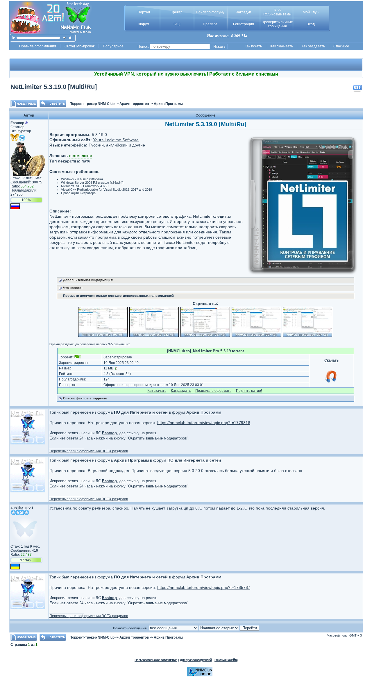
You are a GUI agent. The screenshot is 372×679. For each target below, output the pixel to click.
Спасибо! (341, 46)
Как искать (253, 46)
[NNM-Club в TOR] (199, 675)
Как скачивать (281, 46)
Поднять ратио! (249, 391)
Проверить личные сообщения (277, 24)
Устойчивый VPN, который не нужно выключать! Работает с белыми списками (186, 74)
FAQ (177, 24)
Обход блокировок (79, 46)
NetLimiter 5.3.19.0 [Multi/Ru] (53, 86)
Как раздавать (313, 46)
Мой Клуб (311, 12)
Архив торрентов (134, 104)
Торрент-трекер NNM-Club (92, 104)
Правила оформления (37, 46)
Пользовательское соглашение (156, 660)
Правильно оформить (213, 391)
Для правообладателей (196, 660)
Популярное (113, 46)
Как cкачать (156, 391)
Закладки (243, 12)
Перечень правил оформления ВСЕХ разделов (88, 451)
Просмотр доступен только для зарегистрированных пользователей (118, 295)
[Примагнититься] (331, 382)
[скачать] (64, 38)
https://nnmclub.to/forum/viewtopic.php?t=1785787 (203, 587)
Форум (143, 24)
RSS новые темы (277, 14)
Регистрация (243, 24)
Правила (210, 24)
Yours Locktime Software (116, 139)
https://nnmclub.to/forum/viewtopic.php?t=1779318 (203, 422)
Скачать (331, 360)
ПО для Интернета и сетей (141, 412)
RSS (277, 10)
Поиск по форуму (210, 12)
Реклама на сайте (225, 660)
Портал (143, 12)
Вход (311, 24)
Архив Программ (168, 104)
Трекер (177, 12)
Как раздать (181, 391)
